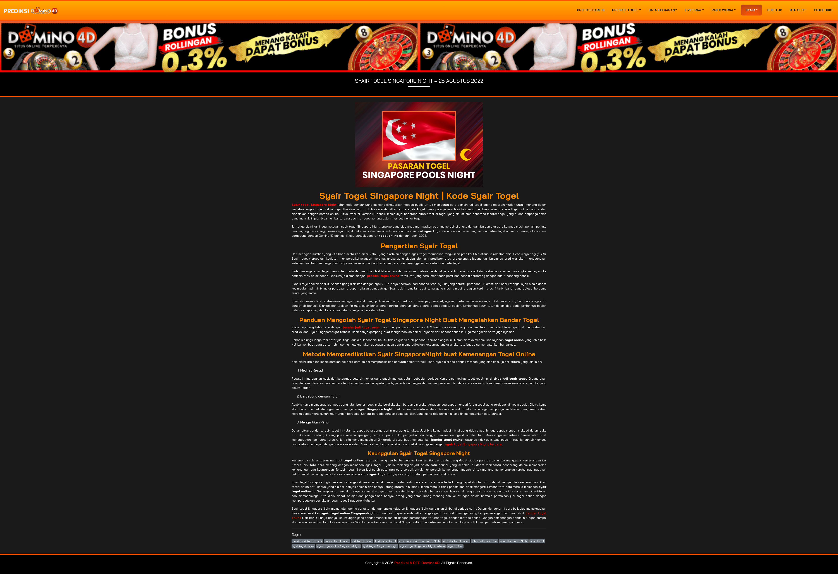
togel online (455, 546)
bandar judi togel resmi (307, 541)
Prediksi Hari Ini (590, 10)
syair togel (537, 541)
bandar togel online (337, 541)
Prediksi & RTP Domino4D (417, 562)
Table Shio (823, 10)
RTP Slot (798, 10)
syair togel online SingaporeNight (338, 546)
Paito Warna (722, 10)
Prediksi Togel (625, 10)
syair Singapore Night (514, 541)
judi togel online (362, 541)
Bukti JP (774, 10)
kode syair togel (385, 541)
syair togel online (303, 546)
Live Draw (693, 10)
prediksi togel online (456, 541)
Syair (750, 10)
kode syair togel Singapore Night (419, 541)
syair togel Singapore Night (379, 546)
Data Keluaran (662, 10)
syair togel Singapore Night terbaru (422, 546)
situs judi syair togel (485, 541)
